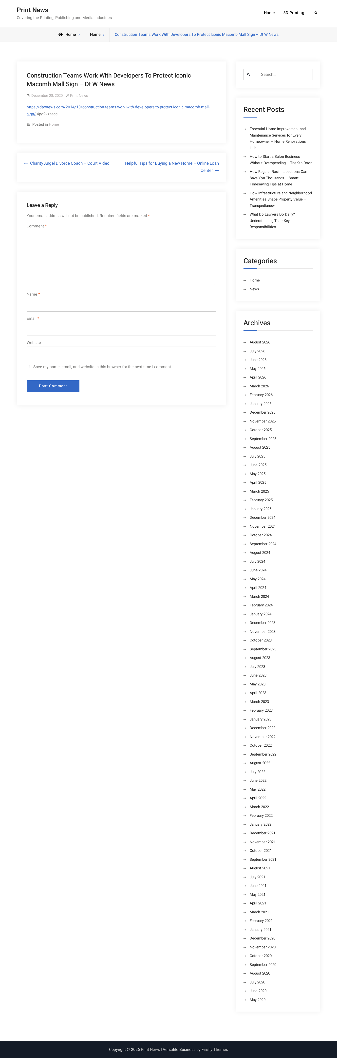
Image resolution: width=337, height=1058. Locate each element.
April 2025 (258, 482)
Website (34, 343)
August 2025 (260, 447)
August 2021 (260, 868)
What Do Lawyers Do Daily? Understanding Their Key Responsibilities (272, 221)
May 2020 (257, 999)
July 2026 (257, 351)
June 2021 (258, 885)
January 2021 (260, 929)
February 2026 (261, 395)
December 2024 (262, 517)
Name (33, 294)
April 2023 (258, 693)
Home (269, 13)
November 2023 (263, 631)
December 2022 (262, 728)
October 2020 (261, 955)
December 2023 (262, 622)
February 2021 (261, 920)
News (254, 289)
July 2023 (257, 666)
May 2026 (257, 368)
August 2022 (260, 763)
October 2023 (261, 640)
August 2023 (260, 657)
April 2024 (258, 587)
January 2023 (260, 719)
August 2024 (260, 552)
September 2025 (263, 438)
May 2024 (257, 579)
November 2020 (263, 947)
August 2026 (260, 342)
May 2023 (257, 684)
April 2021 (258, 903)
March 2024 (259, 596)
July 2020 (257, 982)
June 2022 (258, 780)
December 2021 (262, 833)
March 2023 (259, 701)
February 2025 (261, 500)
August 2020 (260, 973)
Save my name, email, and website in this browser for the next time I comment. (102, 367)
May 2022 (257, 789)
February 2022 (261, 815)
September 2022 (263, 754)
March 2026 (259, 386)
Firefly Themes (215, 1050)
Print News (32, 10)
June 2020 (258, 991)
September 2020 (263, 964)
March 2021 (259, 912)
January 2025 (260, 509)
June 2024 (258, 570)
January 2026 (260, 403)
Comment (37, 226)
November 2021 (263, 842)
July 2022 (257, 772)
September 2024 (263, 544)
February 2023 (261, 710)
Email (33, 318)
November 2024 (263, 526)
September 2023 (263, 649)
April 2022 (258, 798)
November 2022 (263, 736)
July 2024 (257, 561)
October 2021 (261, 850)
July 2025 (257, 456)
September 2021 (263, 859)
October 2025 (261, 430)
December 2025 (262, 412)
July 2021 (257, 877)
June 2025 (258, 465)
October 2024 (261, 535)
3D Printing (293, 13)
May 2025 (257, 474)
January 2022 (260, 824)
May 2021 (257, 894)
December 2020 (262, 938)
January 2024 (260, 614)
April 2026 (258, 377)
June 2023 (258, 675)
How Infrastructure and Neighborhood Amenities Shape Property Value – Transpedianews (281, 199)
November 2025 (263, 421)
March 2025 (259, 491)
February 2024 (261, 605)
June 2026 (258, 359)
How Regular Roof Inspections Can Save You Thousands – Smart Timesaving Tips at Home (278, 178)
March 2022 (259, 807)
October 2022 (261, 745)
